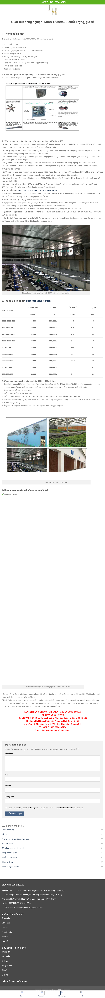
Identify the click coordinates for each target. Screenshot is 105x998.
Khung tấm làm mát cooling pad (15, 839)
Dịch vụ (5, 927)
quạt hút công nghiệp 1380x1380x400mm (37, 190)
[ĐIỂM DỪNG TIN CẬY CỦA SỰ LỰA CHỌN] (52, 10)
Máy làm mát (7, 843)
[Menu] (3, 10)
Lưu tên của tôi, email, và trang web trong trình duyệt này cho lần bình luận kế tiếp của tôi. (46, 808)
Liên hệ (5, 941)
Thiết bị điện (7, 862)
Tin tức (5, 936)
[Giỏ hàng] (102, 10)
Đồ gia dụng (7, 834)
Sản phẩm (6, 923)
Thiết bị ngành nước (10, 866)
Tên (7, 775)
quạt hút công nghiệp (38, 300)
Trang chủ (6, 918)
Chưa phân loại (8, 830)
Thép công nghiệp (9, 853)
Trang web (9, 797)
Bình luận (9, 753)
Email (8, 786)
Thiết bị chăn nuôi (9, 857)
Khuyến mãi (7, 932)
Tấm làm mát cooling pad (13, 848)
